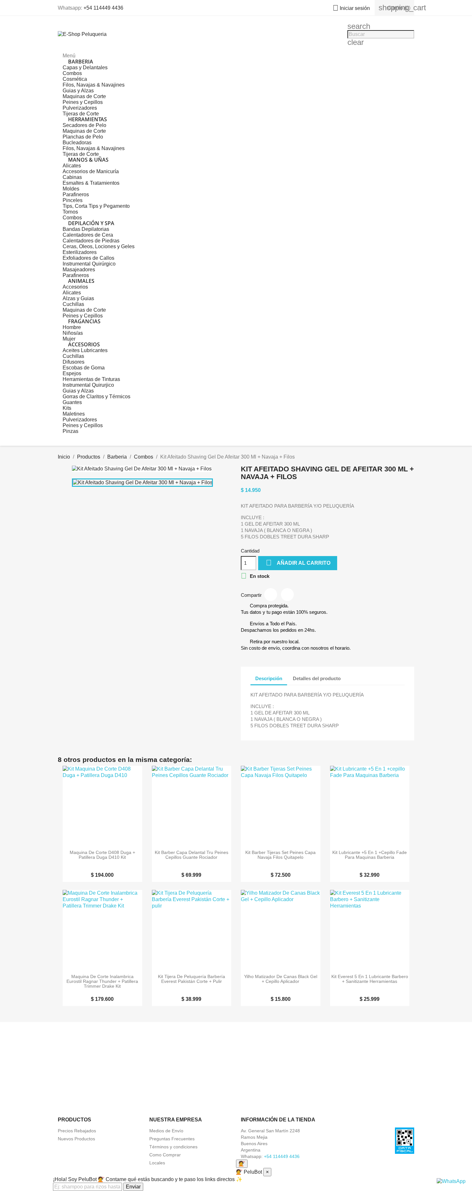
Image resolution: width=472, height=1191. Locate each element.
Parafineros (76, 194)
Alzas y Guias (78, 298)
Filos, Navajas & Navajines (94, 85)
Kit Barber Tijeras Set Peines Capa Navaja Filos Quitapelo (280, 855)
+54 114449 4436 (103, 8)
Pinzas (70, 431)
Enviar (133, 1186)
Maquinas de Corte (84, 96)
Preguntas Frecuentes (172, 1138)
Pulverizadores (80, 108)
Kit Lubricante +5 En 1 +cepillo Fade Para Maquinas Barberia (369, 855)
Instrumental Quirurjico (88, 385)
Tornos (70, 212)
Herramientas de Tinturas (91, 379)
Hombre (72, 327)
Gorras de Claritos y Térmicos (96, 396)
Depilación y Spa (91, 223)
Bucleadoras (77, 142)
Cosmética (75, 79)
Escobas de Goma (84, 367)
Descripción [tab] (268, 678)
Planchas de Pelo (83, 136)
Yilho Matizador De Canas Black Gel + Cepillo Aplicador (280, 979)
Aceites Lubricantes (85, 350)
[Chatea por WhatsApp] (451, 1181)
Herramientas (87, 119)
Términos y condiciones (173, 1146)
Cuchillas (73, 304)
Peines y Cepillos (83, 102)
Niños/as (73, 333)
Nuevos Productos (76, 1138)
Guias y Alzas (78, 90)
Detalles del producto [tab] (317, 678)
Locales (157, 1162)
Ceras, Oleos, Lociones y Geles (99, 246)
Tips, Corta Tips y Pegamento (96, 206)
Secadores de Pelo (84, 125)
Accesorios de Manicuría (91, 171)
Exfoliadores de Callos (88, 258)
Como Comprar (165, 1154)
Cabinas (72, 177)
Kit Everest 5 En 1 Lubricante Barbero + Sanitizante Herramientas (369, 979)
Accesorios (75, 287)
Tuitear (287, 594)
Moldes (71, 188)
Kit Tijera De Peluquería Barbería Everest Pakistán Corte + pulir (191, 979)
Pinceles (73, 200)
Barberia (80, 61)
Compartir (270, 594)
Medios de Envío (166, 1130)
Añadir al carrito (298, 562)
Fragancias (84, 321)
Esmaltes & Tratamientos (91, 183)
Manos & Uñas (88, 159)
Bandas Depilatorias (86, 229)
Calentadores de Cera (88, 235)
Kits (67, 408)
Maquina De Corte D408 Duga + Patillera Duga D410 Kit (102, 855)
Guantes (72, 402)
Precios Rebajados (77, 1130)
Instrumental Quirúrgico (89, 263)
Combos (72, 73)
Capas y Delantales (85, 67)
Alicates (72, 165)
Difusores (73, 362)
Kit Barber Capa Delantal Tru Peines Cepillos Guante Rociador (191, 855)
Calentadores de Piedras (91, 240)
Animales (81, 280)
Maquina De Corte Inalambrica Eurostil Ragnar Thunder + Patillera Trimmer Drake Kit (102, 981)
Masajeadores (79, 269)
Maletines (74, 414)
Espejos (72, 373)
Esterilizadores (80, 252)
